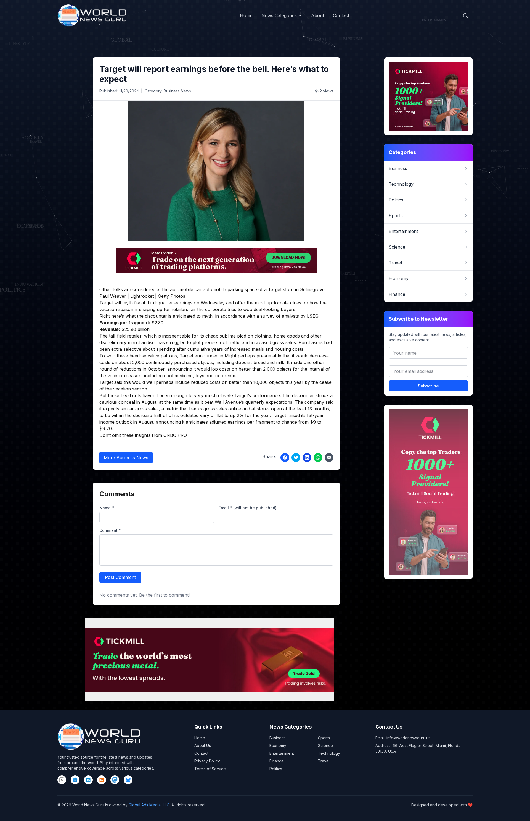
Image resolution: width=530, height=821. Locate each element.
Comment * (110, 530)
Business (277, 737)
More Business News (126, 457)
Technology (329, 753)
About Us (202, 745)
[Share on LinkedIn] (307, 457)
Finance (276, 761)
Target (106, 302)
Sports (324, 737)
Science (325, 745)
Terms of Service (210, 768)
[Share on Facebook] (284, 457)
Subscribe (428, 386)
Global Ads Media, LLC (149, 805)
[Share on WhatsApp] (318, 457)
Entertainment (281, 753)
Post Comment (120, 577)
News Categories (279, 15)
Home (246, 15)
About (317, 15)
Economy (277, 745)
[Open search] (465, 15)
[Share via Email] (329, 457)
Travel (324, 761)
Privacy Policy (207, 761)
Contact (341, 15)
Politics (275, 768)
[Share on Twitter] (296, 457)
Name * (106, 507)
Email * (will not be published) (248, 507)
